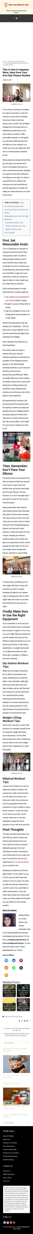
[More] (6, 975)
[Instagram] (7, 1222)
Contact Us (6, 1181)
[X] (21, 967)
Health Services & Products (11, 1153)
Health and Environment (10, 1156)
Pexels (20, 104)
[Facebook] (6, 960)
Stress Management (8, 1146)
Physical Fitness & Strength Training (16, 61)
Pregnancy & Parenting (10, 1142)
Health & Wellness (8, 1136)
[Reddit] (6, 967)
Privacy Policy (7, 1177)
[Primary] (16, 18)
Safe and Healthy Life (23, 1227)
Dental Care (6, 1139)
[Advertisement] (16, 42)
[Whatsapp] (13, 967)
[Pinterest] (21, 960)
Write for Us (6, 1171)
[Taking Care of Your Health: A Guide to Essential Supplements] (16, 1096)
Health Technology (8, 1159)
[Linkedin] (13, 960)
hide (22, 203)
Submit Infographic (8, 1174)
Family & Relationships (10, 1149)
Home (4, 61)
